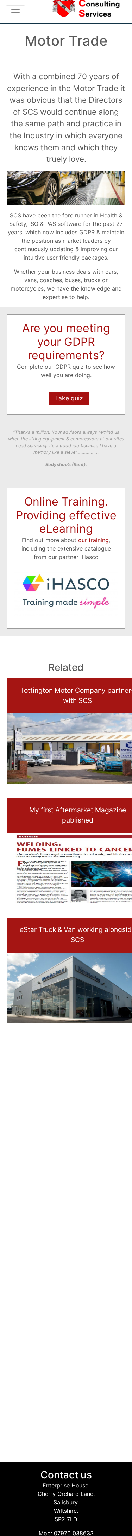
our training (93, 540)
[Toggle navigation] (15, 12)
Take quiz (69, 398)
